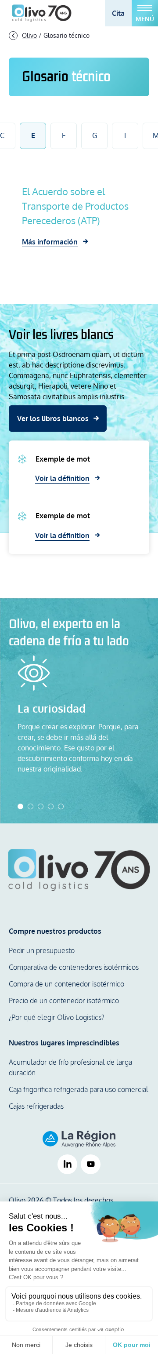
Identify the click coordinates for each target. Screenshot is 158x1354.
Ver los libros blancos (53, 418)
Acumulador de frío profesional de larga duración (70, 1067)
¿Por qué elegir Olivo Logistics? (56, 1017)
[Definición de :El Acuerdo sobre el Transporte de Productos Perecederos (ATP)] (79, 215)
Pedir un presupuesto (42, 950)
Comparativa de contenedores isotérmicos (74, 967)
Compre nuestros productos (55, 931)
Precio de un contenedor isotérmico (64, 1000)
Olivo (29, 35)
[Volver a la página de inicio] (79, 870)
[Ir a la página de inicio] (41, 13)
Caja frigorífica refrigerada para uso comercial (78, 1089)
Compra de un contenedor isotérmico (66, 983)
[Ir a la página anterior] (13, 35)
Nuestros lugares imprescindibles (64, 1042)
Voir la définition (62, 478)
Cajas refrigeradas (36, 1106)
